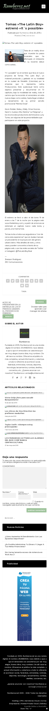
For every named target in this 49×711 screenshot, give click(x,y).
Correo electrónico (23, 493)
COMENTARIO (8, 466)
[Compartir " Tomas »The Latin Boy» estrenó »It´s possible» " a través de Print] (26, 285)
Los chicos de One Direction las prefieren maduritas (20, 412)
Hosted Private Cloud (29, 704)
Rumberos (24, 33)
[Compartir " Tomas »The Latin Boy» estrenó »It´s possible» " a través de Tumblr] (22, 280)
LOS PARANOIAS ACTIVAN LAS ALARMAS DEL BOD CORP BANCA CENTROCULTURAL (24, 440)
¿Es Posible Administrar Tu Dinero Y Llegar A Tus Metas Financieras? (24, 545)
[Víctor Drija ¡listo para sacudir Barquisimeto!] (24, 393)
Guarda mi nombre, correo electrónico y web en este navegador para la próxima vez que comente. (22, 503)
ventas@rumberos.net (37, 687)
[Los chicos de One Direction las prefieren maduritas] (24, 407)
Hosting (15, 701)
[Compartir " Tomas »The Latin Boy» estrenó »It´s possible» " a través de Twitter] (12, 280)
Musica (17, 36)
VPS (21, 701)
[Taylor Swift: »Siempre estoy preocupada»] (24, 420)
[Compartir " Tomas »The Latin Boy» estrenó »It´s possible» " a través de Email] (22, 285)
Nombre (6, 492)
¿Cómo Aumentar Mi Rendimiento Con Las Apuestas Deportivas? (23, 537)
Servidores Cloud (32, 701)
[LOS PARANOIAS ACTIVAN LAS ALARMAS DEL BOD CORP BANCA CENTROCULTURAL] (24, 434)
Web (35, 492)
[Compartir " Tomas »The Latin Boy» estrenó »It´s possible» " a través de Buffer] (36, 280)
